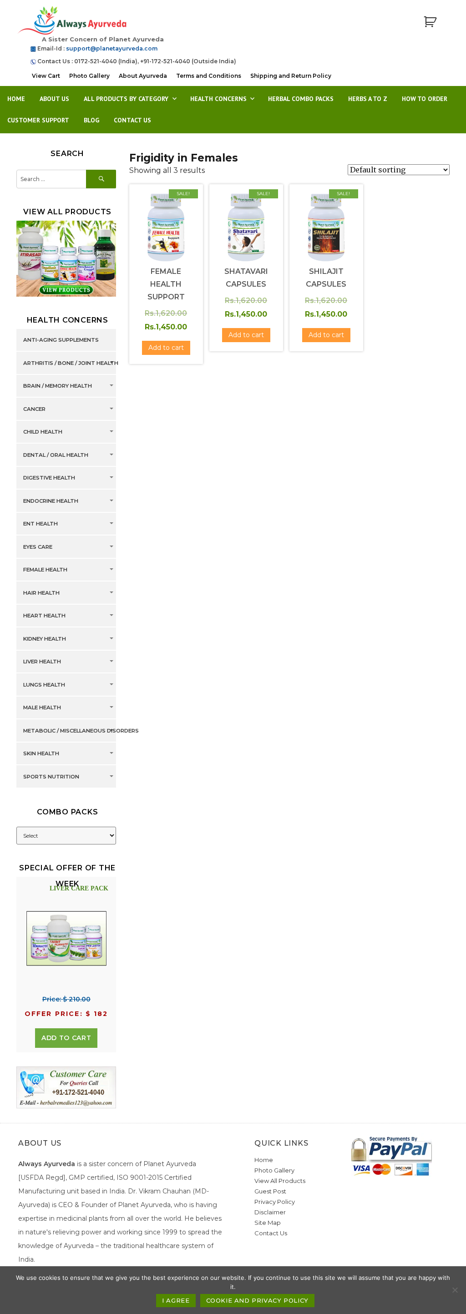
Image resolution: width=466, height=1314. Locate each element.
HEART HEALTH (44, 616)
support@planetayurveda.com (111, 48)
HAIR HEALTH (41, 593)
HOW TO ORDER (424, 99)
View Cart (46, 75)
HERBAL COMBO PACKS (301, 99)
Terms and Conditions (208, 75)
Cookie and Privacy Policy (257, 1300)
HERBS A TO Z (367, 99)
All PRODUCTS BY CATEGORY (126, 99)
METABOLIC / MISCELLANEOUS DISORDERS (81, 731)
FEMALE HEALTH (45, 570)
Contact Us (132, 120)
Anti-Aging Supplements (61, 340)
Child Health (42, 432)
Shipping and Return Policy (290, 75)
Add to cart (66, 1038)
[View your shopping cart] (430, 22)
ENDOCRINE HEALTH (50, 501)
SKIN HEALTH (41, 754)
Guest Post (270, 1191)
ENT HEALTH (40, 524)
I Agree (175, 1300)
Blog (91, 120)
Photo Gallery (89, 75)
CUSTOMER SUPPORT (38, 120)
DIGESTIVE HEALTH (49, 478)
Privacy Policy (274, 1201)
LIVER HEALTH (42, 662)
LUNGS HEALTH (44, 685)
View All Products (279, 1180)
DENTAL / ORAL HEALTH (55, 455)
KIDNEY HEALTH (44, 639)
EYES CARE (37, 547)
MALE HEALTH (42, 708)
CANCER (34, 409)
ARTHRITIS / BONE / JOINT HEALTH (70, 363)
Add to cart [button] (166, 348)
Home (16, 99)
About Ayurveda (143, 75)
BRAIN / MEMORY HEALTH (57, 386)
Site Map (267, 1222)
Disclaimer (270, 1212)
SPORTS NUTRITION (51, 776)
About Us (54, 99)
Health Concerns (218, 99)
